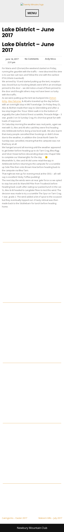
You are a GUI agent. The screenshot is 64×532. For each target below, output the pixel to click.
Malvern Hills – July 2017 (50, 518)
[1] (32, 240)
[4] (32, 421)
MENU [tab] (32, 13)
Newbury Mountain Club (32, 528)
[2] (32, 301)
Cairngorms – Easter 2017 (14, 518)
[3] (32, 361)
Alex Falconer (14, 101)
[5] (32, 482)
